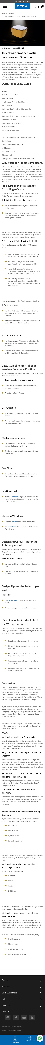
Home (3, 13)
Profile (38, 7)
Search (35, 7)
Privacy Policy (10, 1030)
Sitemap (4, 1030)
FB (16, 1017)
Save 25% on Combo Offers (22, 1)
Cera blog (11, 13)
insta (7, 1017)
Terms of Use (18, 1030)
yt (24, 1017)
